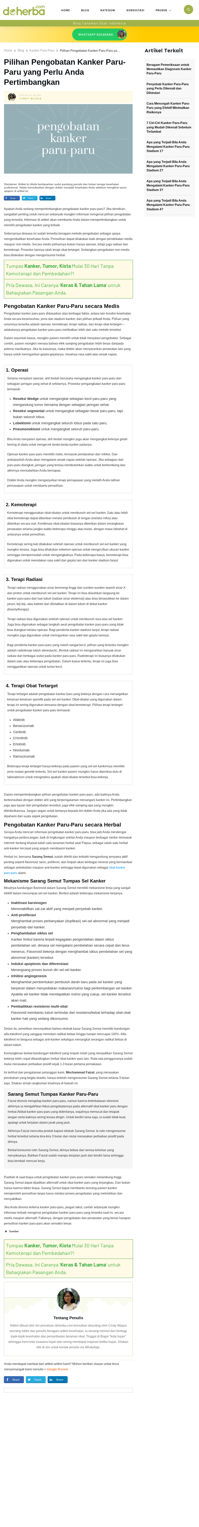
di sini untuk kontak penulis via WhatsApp (70, 1347)
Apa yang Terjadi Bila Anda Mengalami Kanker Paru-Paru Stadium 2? (168, 166)
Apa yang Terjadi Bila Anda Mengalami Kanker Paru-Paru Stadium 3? (168, 186)
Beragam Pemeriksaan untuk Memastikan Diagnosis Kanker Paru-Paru (169, 69)
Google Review (57, 1369)
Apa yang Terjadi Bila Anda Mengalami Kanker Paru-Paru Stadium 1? (168, 147)
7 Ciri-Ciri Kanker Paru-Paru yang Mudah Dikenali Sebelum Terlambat (169, 127)
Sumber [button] (14, 1231)
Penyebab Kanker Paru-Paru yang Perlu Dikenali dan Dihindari (168, 88)
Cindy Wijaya (31, 98)
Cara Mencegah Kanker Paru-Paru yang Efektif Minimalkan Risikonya (168, 108)
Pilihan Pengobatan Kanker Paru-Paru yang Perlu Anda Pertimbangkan (65, 72)
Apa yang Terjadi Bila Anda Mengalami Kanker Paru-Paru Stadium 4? (168, 205)
